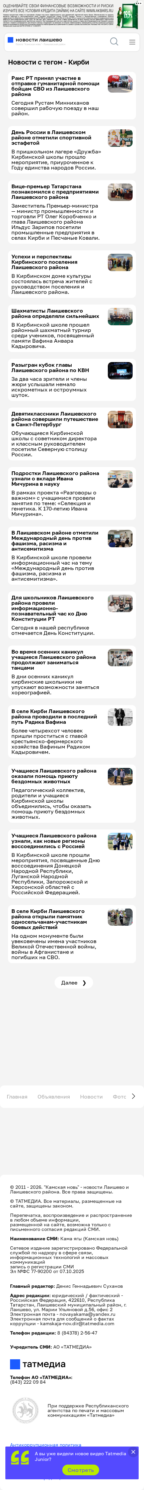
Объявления (54, 1096)
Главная (17, 1096)
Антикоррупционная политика (45, 1445)
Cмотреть (81, 1470)
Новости (91, 1096)
